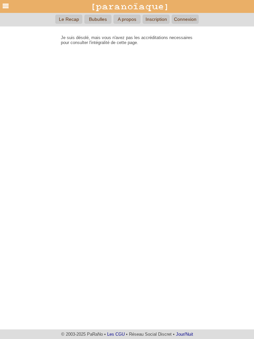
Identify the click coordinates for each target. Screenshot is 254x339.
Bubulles (98, 19)
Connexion (185, 19)
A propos (127, 19)
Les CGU (116, 334)
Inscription (156, 19)
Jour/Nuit (184, 334)
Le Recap (69, 19)
